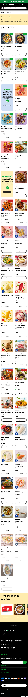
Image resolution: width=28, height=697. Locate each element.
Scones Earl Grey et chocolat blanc (19, 242)
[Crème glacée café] (7, 346)
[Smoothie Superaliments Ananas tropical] (7, 119)
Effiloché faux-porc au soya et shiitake (20, 214)
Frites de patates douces (19, 550)
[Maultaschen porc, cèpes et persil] (7, 512)
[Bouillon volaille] (21, 512)
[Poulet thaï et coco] (21, 64)
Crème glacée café (6, 355)
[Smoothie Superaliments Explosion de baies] (7, 147)
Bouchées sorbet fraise (7, 412)
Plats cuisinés (19, 617)
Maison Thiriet (7, 617)
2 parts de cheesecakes (20, 270)
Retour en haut (13, 625)
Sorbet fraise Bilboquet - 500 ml (20, 356)
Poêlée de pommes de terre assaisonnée (20, 187)
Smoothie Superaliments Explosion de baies (6, 158)
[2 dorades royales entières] (7, 570)
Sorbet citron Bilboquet (7, 295)
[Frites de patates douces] (21, 540)
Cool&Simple (7, 689)
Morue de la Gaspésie (20, 439)
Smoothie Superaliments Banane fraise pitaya (20, 100)
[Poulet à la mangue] (7, 38)
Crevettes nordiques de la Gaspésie (21, 493)
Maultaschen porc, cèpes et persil (6, 522)
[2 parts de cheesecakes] (21, 261)
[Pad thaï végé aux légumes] (21, 147)
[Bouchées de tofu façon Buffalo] (7, 205)
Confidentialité (20, 692)
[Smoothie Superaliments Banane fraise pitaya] (21, 90)
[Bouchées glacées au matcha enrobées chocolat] (21, 374)
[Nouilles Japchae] (7, 483)
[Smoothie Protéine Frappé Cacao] (21, 119)
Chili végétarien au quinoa (6, 438)
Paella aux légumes (19, 412)
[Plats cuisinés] (19, 609)
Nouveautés (8, 12)
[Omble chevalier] (21, 456)
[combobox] (14, 8)
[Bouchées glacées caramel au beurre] (7, 374)
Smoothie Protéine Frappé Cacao (19, 127)
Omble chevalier (19, 466)
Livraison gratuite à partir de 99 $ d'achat (14, 1)
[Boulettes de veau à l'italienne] (7, 64)
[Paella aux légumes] (21, 403)
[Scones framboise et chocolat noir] (7, 232)
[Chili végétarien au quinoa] (7, 429)
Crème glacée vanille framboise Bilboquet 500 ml (20, 327)
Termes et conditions (11, 692)
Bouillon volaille (18, 521)
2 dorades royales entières (5, 580)
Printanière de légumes (7, 270)
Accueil (2, 12)
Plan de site (3, 693)
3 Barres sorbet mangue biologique (7, 324)
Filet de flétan (4, 464)
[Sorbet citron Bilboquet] (7, 287)
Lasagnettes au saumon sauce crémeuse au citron (7, 551)
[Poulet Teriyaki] (21, 38)
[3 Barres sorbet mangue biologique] (7, 316)
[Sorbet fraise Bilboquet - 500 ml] (21, 346)
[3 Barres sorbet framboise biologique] (21, 287)
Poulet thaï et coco (19, 71)
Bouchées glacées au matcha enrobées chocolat (20, 384)
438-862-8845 (6, 644)
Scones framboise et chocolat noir (6, 242)
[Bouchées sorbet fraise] (7, 403)
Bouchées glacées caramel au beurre (5, 385)
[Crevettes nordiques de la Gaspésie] (21, 483)
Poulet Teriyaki (18, 46)
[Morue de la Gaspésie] (21, 429)
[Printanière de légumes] (7, 261)
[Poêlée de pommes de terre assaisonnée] (21, 177)
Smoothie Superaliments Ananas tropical (6, 128)
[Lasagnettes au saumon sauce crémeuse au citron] (7, 540)
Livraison (3, 692)
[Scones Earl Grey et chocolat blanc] (21, 232)
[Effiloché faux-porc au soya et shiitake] (21, 205)
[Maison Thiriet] (7, 609)
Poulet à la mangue (6, 46)
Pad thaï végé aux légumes (19, 156)
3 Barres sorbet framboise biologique (20, 298)
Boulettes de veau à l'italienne (6, 72)
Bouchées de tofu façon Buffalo (5, 214)
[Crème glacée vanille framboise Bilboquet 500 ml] (21, 316)
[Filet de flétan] (7, 456)
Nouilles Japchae (5, 491)
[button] (22, 4)
